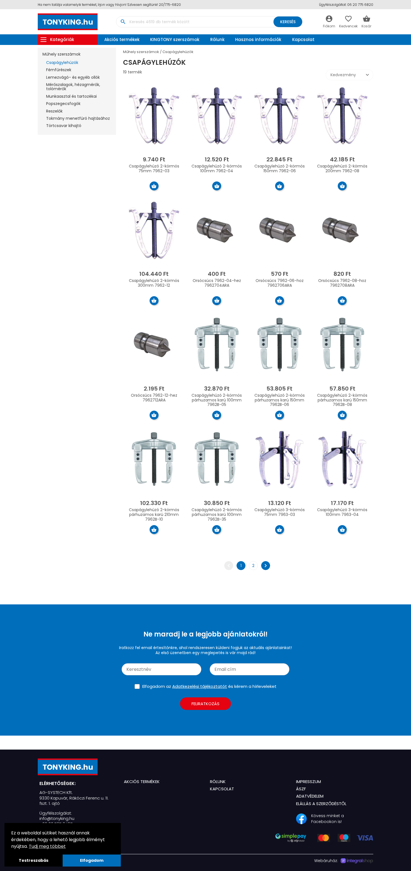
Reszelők (54, 111)
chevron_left (228, 565)
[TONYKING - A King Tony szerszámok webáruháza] (76, 766)
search (123, 22)
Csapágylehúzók (62, 62)
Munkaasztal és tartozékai (71, 96)
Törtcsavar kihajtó (63, 125)
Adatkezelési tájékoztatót (199, 686)
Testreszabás (33, 860)
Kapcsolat (303, 39)
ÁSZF (301, 789)
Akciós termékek (122, 39)
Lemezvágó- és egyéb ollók (73, 77)
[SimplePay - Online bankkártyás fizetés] (324, 841)
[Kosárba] (154, 185)
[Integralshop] (356, 861)
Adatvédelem (309, 796)
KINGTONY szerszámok (174, 39)
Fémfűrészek (58, 70)
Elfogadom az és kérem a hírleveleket (209, 686)
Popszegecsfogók (63, 103)
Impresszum (308, 781)
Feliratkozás (205, 704)
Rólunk (217, 39)
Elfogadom (91, 860)
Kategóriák (62, 39)
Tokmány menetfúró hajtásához (78, 118)
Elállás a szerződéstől (321, 804)
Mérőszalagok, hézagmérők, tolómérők (73, 87)
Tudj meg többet (47, 846)
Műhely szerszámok (61, 54)
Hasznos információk (258, 39)
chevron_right (265, 565)
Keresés (288, 22)
